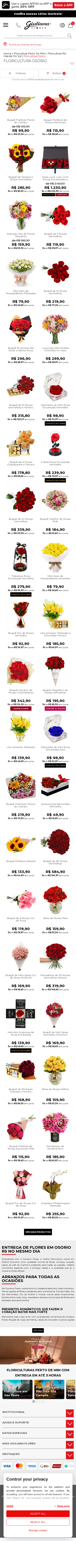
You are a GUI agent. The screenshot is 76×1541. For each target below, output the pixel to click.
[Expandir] (71, 63)
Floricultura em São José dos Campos (47, 1391)
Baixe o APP (63, 5)
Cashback (62, 25)
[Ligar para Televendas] (18, 25)
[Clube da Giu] (38, 1363)
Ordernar (21, 73)
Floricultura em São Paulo (15, 1393)
